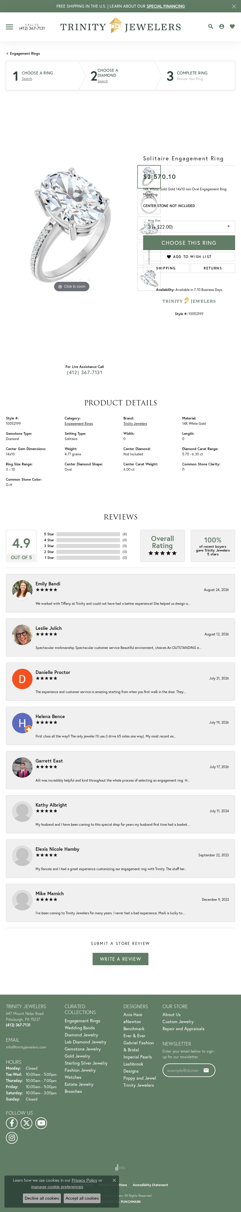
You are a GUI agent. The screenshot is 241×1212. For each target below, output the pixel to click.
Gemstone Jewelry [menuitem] (83, 1049)
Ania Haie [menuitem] (132, 1014)
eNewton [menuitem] (132, 1021)
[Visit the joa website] (120, 1167)
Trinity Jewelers (135, 423)
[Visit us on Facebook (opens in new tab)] (12, 1123)
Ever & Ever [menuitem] (134, 1035)
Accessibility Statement (150, 1185)
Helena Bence (50, 716)
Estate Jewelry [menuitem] (79, 1084)
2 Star (49, 552)
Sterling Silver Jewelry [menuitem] (86, 1063)
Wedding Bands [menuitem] (80, 1027)
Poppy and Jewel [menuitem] (139, 1078)
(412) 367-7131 (84, 372)
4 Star (49, 540)
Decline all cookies (42, 1198)
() (125, 534)
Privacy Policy (84, 1180)
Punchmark (131, 1202)
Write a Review (120, 959)
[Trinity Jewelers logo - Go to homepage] (120, 27)
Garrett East (49, 761)
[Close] (233, 6)
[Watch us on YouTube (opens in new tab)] (41, 1123)
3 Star (49, 546)
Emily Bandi (48, 583)
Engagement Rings (25, 53)
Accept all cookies (82, 1198)
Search (27, 79)
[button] (210, 26)
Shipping (166, 268)
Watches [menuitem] (73, 1077)
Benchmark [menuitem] (133, 1028)
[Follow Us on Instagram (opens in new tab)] (12, 1138)
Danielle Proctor (53, 672)
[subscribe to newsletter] (206, 1070)
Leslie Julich (49, 628)
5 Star (49, 534)
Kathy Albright (51, 805)
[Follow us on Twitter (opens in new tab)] (26, 1123)
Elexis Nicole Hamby (57, 849)
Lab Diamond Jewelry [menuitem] (85, 1042)
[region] (71, 228)
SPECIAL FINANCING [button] (166, 6)
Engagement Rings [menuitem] (82, 1020)
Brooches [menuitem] (73, 1091)
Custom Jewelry (178, 1021)
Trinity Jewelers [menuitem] (138, 1085)
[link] (32, 27)
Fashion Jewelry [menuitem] (80, 1070)
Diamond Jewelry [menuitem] (81, 1035)
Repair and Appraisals (184, 1028)
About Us (172, 1014)
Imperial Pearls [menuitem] (137, 1057)
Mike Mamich (50, 893)
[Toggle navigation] (9, 26)
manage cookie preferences (57, 1186)
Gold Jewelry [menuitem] (77, 1056)
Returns (213, 268)
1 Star (49, 557)
